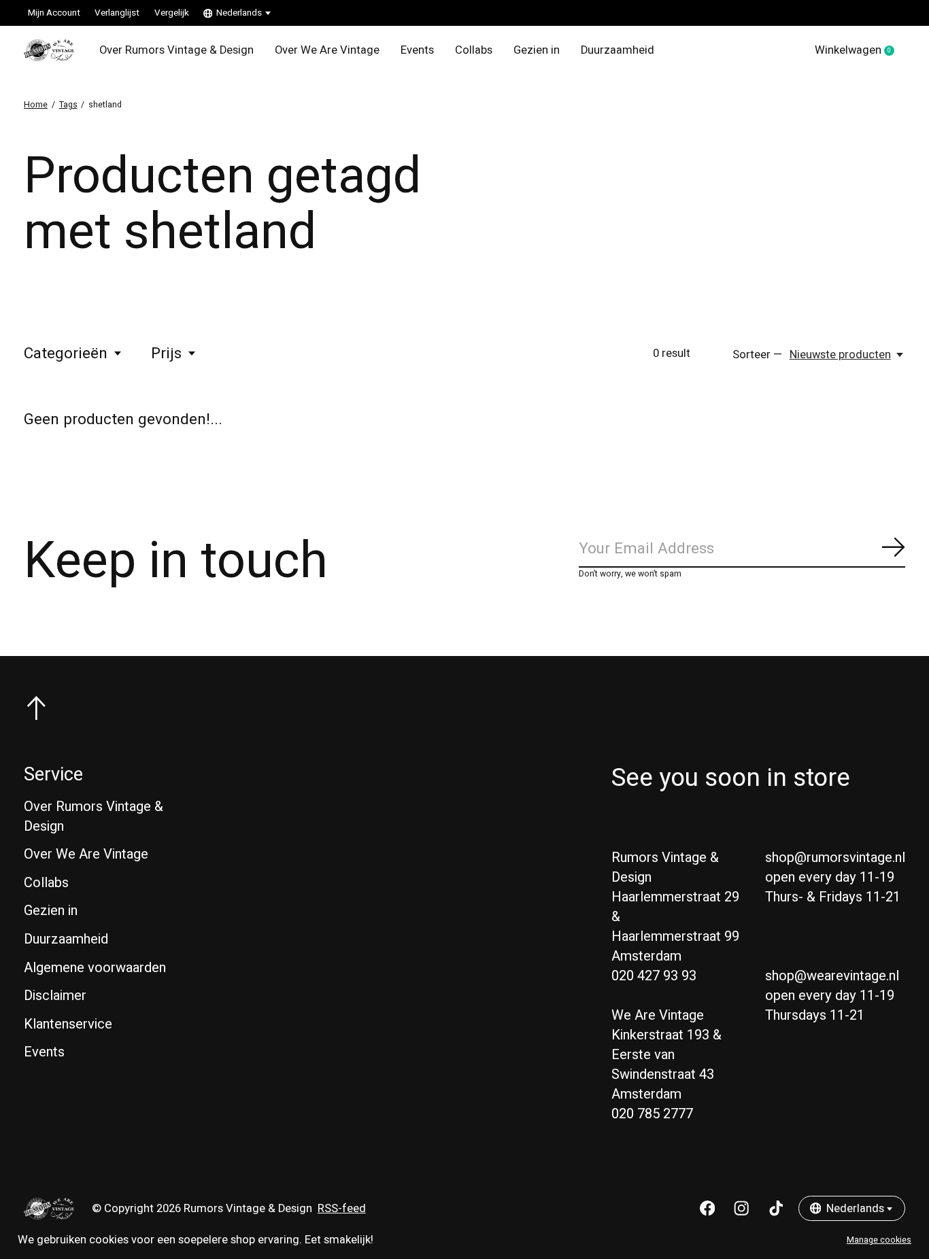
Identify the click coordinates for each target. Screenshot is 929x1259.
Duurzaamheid (617, 50)
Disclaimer (55, 995)
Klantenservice (68, 1024)
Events (417, 50)
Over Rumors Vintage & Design (176, 50)
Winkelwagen (860, 51)
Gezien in (536, 50)
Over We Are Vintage (327, 50)
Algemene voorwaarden (95, 968)
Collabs (473, 50)
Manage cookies (879, 1240)
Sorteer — (757, 355)
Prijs (166, 353)
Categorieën (65, 353)
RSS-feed (342, 1209)
